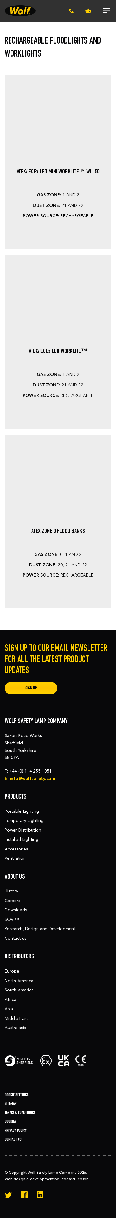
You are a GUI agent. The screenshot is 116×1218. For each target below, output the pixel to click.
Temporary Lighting (24, 820)
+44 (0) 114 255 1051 (30, 771)
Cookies (10, 1121)
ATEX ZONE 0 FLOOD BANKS (58, 530)
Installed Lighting (21, 839)
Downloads (16, 910)
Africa (10, 999)
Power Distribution (23, 830)
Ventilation (15, 858)
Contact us (15, 938)
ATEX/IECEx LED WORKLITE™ (58, 351)
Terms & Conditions (20, 1112)
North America (19, 980)
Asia (9, 1008)
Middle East (16, 1018)
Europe (12, 971)
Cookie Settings (17, 1094)
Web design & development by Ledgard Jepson (46, 1179)
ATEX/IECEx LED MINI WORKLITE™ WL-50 (58, 171)
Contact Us (13, 1139)
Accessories (16, 849)
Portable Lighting (22, 811)
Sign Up (31, 688)
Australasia (15, 1027)
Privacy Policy (16, 1130)
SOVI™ (12, 919)
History (11, 891)
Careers (12, 900)
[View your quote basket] (88, 11)
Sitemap (11, 1103)
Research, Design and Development (40, 928)
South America (19, 990)
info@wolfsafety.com (32, 778)
